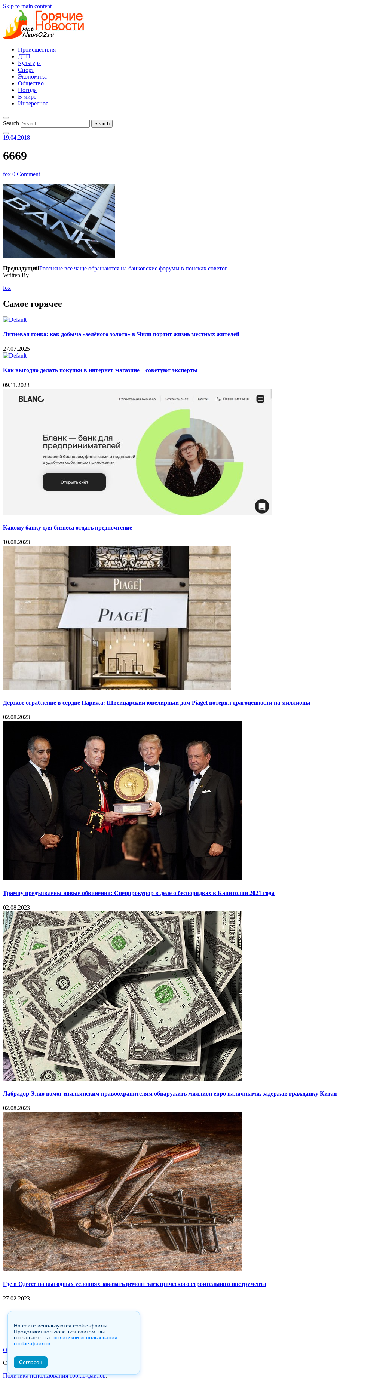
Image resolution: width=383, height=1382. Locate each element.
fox (7, 174)
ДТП (24, 56)
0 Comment (26, 174)
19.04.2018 (16, 137)
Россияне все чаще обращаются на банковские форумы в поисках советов (133, 268)
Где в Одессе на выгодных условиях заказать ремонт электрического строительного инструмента (134, 1284)
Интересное (33, 103)
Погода (27, 90)
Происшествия (37, 49)
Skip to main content (27, 6)
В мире (27, 97)
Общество (31, 83)
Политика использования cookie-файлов (54, 1375)
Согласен (30, 1362)
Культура (29, 63)
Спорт (26, 70)
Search (11, 123)
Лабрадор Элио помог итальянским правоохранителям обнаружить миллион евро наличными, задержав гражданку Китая (170, 1093)
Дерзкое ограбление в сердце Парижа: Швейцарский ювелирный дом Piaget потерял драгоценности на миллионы (156, 702)
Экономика (32, 76)
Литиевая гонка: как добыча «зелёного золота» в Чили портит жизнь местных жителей (121, 334)
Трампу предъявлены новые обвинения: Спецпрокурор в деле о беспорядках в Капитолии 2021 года (139, 893)
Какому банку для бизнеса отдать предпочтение (67, 527)
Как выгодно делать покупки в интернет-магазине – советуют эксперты (100, 370)
